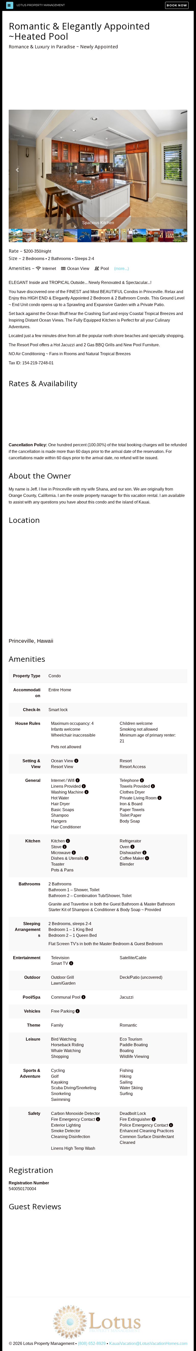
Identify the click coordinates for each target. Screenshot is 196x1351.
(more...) (121, 268)
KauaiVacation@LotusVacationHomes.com (148, 1343)
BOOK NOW (177, 5)
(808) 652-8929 (92, 1343)
